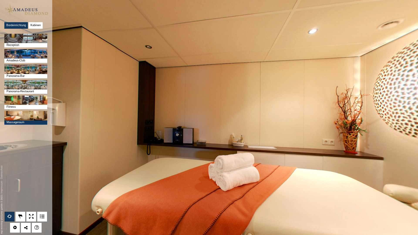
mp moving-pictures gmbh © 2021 (1, 214)
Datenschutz (1, 172)
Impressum (1, 187)
